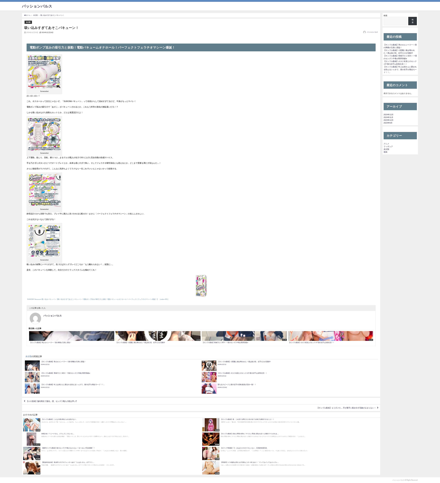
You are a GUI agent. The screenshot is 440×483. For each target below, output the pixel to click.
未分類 (28, 22)
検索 (385, 15)
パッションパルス (372, 32)
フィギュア (388, 146)
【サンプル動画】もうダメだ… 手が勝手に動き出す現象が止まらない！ (346, 408)
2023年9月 (388, 123)
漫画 (385, 152)
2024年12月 (388, 114)
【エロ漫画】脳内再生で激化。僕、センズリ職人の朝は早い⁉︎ (51, 401)
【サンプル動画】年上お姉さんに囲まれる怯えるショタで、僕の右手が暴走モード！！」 (400, 69)
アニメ (386, 144)
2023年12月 (388, 120)
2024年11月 (388, 117)
